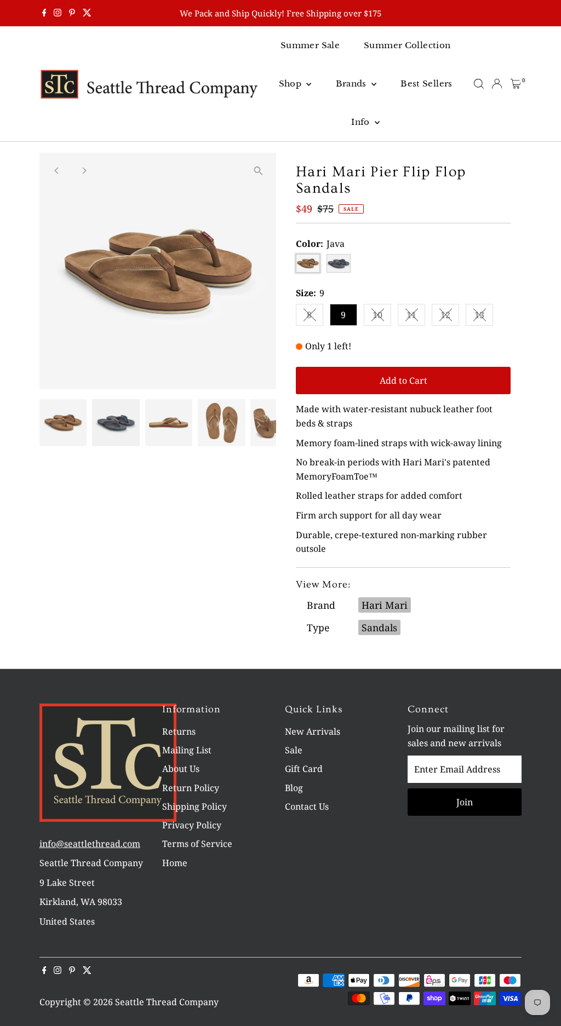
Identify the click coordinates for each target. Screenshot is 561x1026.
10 (382, 317)
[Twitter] (87, 13)
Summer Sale (310, 45)
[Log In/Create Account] (497, 84)
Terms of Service (197, 844)
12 (449, 317)
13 (483, 317)
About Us (180, 769)
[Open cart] (516, 84)
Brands (352, 83)
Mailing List (186, 750)
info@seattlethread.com (89, 844)
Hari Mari (385, 605)
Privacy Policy (191, 825)
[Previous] (57, 170)
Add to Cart (403, 380)
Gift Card (304, 769)
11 (416, 317)
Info (361, 122)
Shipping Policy (194, 806)
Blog (294, 788)
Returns (179, 731)
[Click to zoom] (258, 170)
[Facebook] (44, 13)
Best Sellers (426, 83)
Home (174, 863)
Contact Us (307, 806)
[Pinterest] (72, 13)
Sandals (379, 627)
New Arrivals (312, 731)
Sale (293, 750)
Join (464, 802)
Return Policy (190, 788)
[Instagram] (57, 13)
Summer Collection (407, 45)
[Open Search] (479, 84)
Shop (291, 83)
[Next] (84, 170)
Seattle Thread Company (167, 1002)
